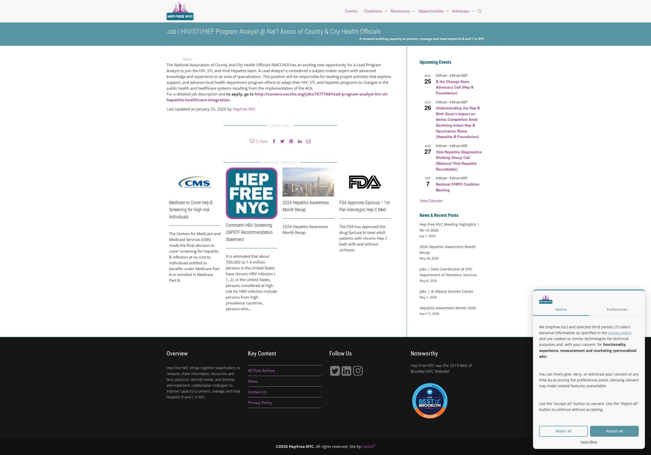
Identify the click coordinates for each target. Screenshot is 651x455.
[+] (195, 182)
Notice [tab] (561, 309)
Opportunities (431, 11)
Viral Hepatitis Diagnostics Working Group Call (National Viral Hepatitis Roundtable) (459, 160)
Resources (401, 11)
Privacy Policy (260, 402)
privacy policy (619, 332)
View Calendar (431, 200)
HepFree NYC (244, 108)
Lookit (368, 446)
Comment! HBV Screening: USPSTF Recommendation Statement (249, 232)
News (187, 58)
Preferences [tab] (617, 309)
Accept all (614, 431)
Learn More (589, 442)
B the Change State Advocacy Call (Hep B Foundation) (455, 87)
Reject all (563, 431)
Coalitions (373, 11)
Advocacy (461, 11)
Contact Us (257, 391)
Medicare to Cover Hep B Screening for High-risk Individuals (191, 209)
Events (351, 11)
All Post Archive (261, 370)
